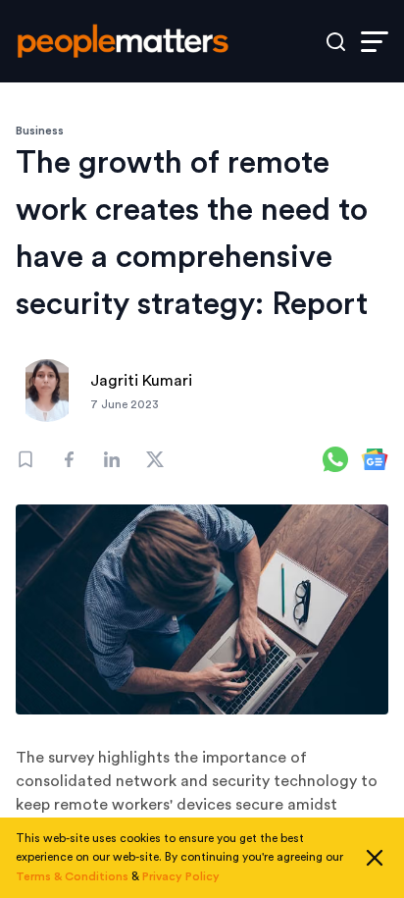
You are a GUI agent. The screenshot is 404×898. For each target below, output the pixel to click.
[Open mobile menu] (374, 41)
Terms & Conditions (72, 876)
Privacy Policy (181, 876)
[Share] (68, 459)
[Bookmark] (25, 459)
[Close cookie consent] (374, 858)
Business (40, 130)
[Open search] (336, 41)
